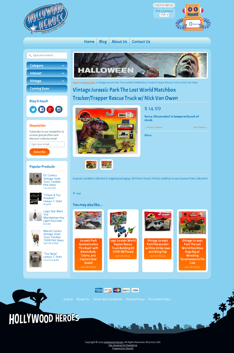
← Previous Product (153, 127)
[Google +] (50, 109)
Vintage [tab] (35, 81)
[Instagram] (59, 109)
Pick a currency (164, 11)
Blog (103, 41)
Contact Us (141, 41)
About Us (119, 41)
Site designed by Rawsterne (122, 345)
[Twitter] (33, 109)
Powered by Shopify (122, 349)
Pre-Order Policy (159, 299)
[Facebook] (41, 109)
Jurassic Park (88, 83)
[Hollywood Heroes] (45, 32)
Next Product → (201, 127)
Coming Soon (39, 89)
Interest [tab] (35, 73)
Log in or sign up (164, 5)
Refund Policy (135, 299)
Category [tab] (36, 65)
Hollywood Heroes (113, 342)
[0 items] (193, 13)
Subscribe (39, 152)
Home (89, 41)
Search (68, 299)
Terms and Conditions (107, 299)
